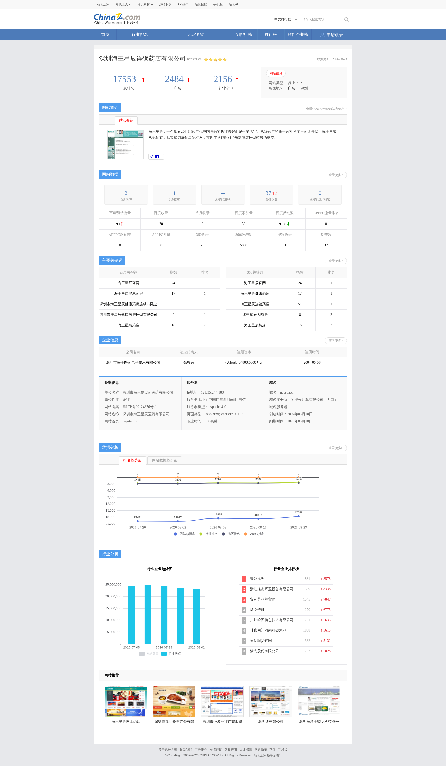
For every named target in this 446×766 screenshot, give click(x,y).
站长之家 (103, 4)
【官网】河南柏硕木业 (268, 630)
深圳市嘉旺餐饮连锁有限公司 (174, 723)
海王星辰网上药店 (126, 721)
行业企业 (226, 88)
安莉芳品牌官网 (262, 599)
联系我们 (186, 750)
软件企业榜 (298, 34)
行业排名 (140, 34)
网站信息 (276, 73)
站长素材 (143, 4)
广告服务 (201, 750)
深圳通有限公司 (270, 721)
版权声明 (231, 750)
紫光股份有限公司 (264, 651)
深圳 (304, 88)
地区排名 (196, 34)
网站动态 (260, 750)
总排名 (128, 88)
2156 (222, 79)
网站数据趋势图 (164, 460)
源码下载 (165, 4)
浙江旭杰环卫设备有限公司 (271, 589)
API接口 (183, 4)
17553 (125, 79)
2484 (174, 79)
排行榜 (271, 34)
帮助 (272, 750)
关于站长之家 (167, 750)
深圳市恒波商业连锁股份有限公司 (222, 723)
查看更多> (336, 175)
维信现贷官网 (261, 641)
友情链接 (216, 750)
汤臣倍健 (257, 610)
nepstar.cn (194, 59)
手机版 (283, 750)
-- (223, 193)
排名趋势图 (132, 460)
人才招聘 (246, 750)
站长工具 (122, 4)
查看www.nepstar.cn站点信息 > (326, 109)
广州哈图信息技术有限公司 (271, 620)
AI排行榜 (243, 34)
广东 (177, 88)
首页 (105, 34)
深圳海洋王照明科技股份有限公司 (319, 723)
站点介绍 (126, 120)
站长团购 (201, 4)
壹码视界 (257, 579)
